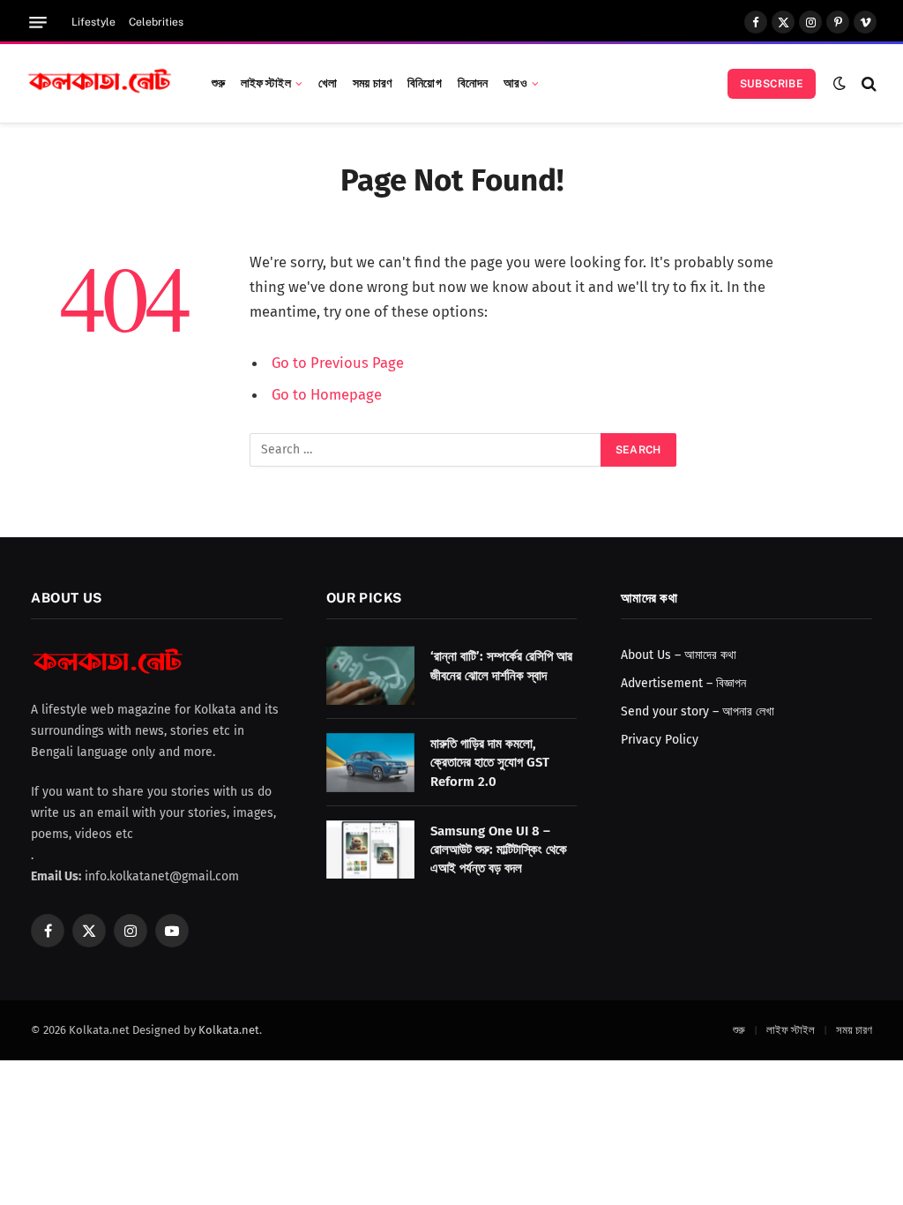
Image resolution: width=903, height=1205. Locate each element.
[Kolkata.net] (99, 83)
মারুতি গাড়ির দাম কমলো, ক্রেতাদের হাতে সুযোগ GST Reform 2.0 (489, 763)
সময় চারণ (372, 83)
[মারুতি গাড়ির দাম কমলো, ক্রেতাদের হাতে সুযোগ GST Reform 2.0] (370, 762)
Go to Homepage (327, 394)
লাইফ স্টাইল (266, 83)
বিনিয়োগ (424, 83)
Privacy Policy (659, 739)
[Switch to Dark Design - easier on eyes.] (839, 83)
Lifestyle (93, 22)
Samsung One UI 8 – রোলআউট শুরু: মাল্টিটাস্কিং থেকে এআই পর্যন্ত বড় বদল (498, 850)
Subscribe (771, 84)
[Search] (867, 83)
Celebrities (156, 22)
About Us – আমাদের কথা (678, 654)
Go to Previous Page (338, 362)
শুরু (218, 83)
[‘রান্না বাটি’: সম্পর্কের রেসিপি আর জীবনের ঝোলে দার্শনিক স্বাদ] (370, 675)
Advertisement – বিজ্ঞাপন (683, 683)
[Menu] (38, 22)
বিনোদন (473, 83)
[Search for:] (426, 450)
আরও (515, 83)
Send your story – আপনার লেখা (697, 711)
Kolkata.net (228, 1030)
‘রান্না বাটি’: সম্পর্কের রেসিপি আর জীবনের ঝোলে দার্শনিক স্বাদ (501, 665)
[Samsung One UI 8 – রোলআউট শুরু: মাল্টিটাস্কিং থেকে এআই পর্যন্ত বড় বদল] (370, 849)
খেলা (327, 83)
